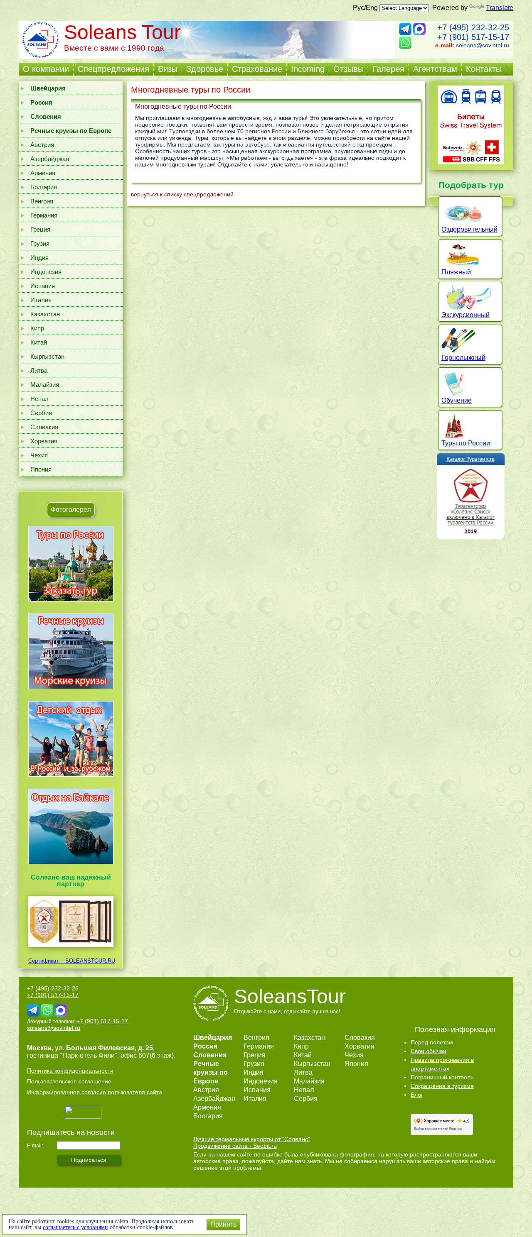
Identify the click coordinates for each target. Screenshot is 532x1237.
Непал (39, 398)
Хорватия (43, 441)
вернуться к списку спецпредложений (182, 194)
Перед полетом (432, 1042)
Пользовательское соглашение (69, 1081)
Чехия (39, 455)
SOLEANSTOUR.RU (87, 961)
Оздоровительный (469, 229)
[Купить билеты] (471, 162)
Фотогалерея (71, 509)
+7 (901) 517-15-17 (473, 37)
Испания (42, 285)
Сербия (41, 412)
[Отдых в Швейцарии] (70, 864)
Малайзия (44, 384)
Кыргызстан (47, 356)
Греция (40, 229)
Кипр (37, 328)
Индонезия (46, 271)
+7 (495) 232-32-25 (473, 27)
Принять (223, 1224)
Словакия (44, 426)
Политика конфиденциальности (70, 1070)
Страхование (257, 68)
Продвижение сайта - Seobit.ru (235, 1145)
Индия (39, 257)
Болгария (43, 187)
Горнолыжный (463, 357)
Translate (499, 7)
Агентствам (435, 68)
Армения (42, 172)
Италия (41, 299)
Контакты (484, 68)
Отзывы (348, 68)
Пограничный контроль (442, 1077)
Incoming (308, 68)
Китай (38, 342)
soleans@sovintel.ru (482, 45)
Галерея (388, 68)
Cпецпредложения (113, 68)
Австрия (42, 144)
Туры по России (465, 443)
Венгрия (41, 201)
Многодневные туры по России (183, 106)
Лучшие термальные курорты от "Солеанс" (251, 1139)
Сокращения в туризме (442, 1086)
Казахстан (45, 314)
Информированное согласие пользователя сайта (94, 1092)
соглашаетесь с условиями (75, 1227)
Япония (41, 469)
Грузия (39, 243)
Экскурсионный (465, 314)
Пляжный (456, 272)
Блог (417, 1094)
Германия (43, 215)
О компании (46, 68)
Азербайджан (49, 158)
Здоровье (204, 68)
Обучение (456, 400)
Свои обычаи (428, 1051)
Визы (167, 68)
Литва (38, 370)
